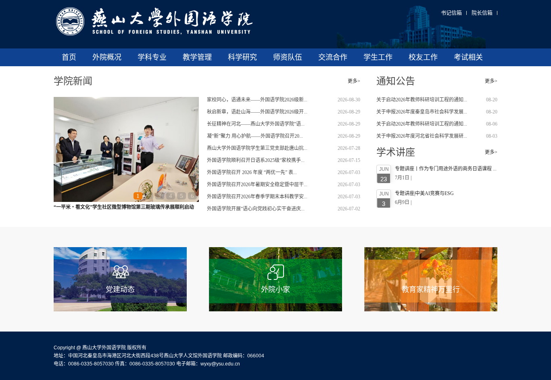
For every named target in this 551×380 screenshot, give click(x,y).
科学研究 (242, 57)
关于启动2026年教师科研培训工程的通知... (421, 100)
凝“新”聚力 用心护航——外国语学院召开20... (255, 136)
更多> (354, 81)
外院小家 (275, 290)
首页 (69, 57)
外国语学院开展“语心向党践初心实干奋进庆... (256, 209)
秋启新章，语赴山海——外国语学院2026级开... (257, 112)
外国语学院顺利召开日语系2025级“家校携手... (256, 160)
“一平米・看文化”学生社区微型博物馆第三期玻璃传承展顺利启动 (124, 207)
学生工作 (377, 57)
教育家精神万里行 (431, 290)
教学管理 (197, 57)
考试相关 (468, 57)
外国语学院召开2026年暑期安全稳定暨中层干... (257, 184)
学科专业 (152, 57)
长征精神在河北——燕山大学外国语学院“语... (256, 124)
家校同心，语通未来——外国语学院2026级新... (257, 100)
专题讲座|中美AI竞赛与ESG (424, 193)
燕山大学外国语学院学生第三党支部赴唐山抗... (257, 148)
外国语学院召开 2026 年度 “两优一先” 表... (252, 172)
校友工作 (423, 57)
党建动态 (120, 290)
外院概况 (106, 57)
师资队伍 (287, 57)
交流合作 (332, 57)
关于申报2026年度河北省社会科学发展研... (421, 136)
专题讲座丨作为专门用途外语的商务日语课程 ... (446, 169)
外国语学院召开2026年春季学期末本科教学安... (257, 196)
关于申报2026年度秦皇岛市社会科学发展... (421, 112)
